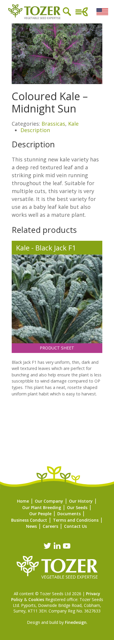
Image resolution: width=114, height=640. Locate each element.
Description (35, 130)
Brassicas (53, 123)
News (31, 526)
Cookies (36, 599)
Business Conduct (29, 520)
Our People (40, 513)
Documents (69, 513)
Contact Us (75, 526)
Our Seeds (77, 507)
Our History (81, 501)
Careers (50, 526)
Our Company (49, 501)
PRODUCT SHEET (57, 348)
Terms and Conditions (76, 520)
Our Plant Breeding (41, 507)
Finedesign (76, 622)
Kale (73, 123)
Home (23, 501)
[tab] (61, 130)
